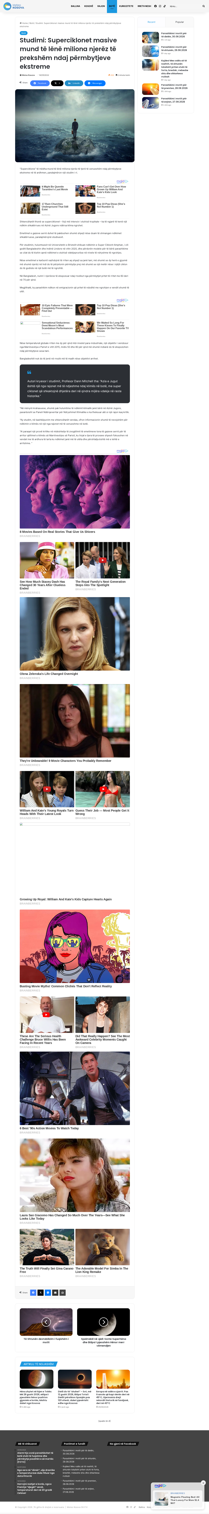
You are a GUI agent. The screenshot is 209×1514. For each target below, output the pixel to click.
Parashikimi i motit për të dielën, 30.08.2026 (174, 35)
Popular (179, 22)
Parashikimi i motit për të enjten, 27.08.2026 (174, 100)
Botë (112, 6)
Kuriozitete (126, 6)
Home (25, 23)
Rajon (101, 6)
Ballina (75, 6)
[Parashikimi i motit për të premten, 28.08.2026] (150, 89)
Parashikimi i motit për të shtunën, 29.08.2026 (174, 48)
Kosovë (88, 6)
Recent (151, 22)
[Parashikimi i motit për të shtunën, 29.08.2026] (150, 51)
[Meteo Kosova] (13, 6)
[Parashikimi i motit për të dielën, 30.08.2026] (150, 37)
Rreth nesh (144, 6)
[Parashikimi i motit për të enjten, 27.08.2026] (150, 103)
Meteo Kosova (28, 75)
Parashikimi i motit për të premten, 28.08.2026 (174, 86)
